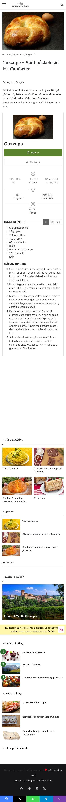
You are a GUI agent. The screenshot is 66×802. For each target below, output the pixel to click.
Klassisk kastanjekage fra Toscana (41, 533)
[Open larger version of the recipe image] (33, 127)
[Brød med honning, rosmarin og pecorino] (17, 486)
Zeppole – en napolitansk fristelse (40, 716)
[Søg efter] (62, 5)
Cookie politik (44, 780)
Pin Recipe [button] (35, 162)
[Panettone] (49, 486)
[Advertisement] (33, 399)
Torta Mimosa (10, 468)
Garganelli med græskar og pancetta (42, 677)
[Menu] (4, 5)
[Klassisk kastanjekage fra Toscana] (49, 457)
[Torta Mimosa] (17, 457)
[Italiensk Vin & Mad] (21, 4)
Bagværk (30, 54)
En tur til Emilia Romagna (20, 616)
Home (7, 54)
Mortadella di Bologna (34, 702)
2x (52, 221)
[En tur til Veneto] (11, 668)
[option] (33, 602)
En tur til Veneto (31, 664)
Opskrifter (18, 54)
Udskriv (35, 152)
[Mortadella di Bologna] (11, 707)
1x (46, 221)
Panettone (39, 498)
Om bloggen (29, 780)
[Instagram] (61, 629)
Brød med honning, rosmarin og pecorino (14, 500)
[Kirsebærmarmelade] (11, 656)
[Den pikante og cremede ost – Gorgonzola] (11, 735)
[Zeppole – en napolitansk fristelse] (11, 721)
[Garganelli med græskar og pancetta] (11, 681)
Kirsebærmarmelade (33, 652)
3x (58, 221)
